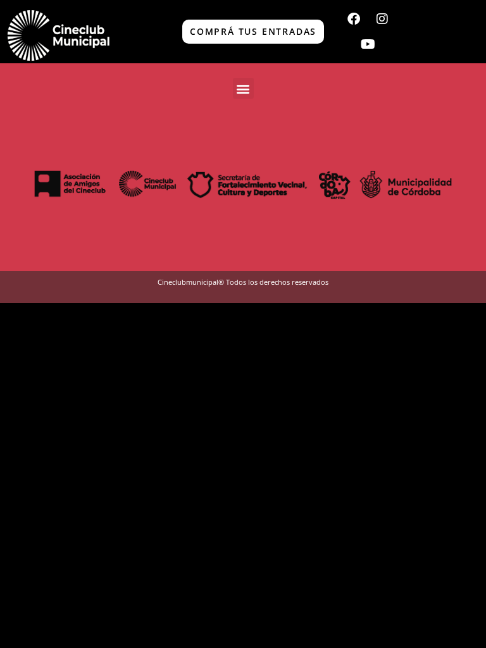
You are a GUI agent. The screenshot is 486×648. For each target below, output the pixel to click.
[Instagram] (382, 19)
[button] (243, 88)
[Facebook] (353, 19)
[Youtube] (367, 44)
